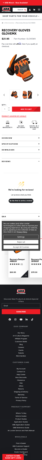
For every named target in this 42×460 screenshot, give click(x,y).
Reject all (21, 242)
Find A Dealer (21, 443)
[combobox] (18, 9)
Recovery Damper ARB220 (17, 260)
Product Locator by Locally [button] (14, 116)
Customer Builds (21, 341)
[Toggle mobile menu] (39, 9)
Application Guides (21, 422)
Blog (21, 344)
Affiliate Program (21, 339)
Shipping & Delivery (21, 392)
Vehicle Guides (21, 416)
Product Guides (21, 419)
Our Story (21, 333)
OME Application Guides (21, 425)
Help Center (21, 374)
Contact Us (21, 372)
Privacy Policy (21, 400)
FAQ (21, 383)
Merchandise (21, 356)
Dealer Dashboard (21, 452)
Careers (21, 347)
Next (38, 95)
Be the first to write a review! (21, 201)
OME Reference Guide (21, 428)
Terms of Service (21, 397)
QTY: (4, 105)
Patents (21, 353)
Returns (21, 389)
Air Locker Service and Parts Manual (21, 430)
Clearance (21, 380)
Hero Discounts (21, 377)
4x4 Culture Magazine (21, 336)
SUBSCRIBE (21, 311)
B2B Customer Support (21, 446)
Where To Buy (21, 413)
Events (21, 350)
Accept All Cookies (21, 247)
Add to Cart (26, 109)
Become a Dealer (21, 449)
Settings (21, 237)
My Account (21, 369)
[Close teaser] (24, 454)
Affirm (21, 386)
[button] (13, 457)
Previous (4, 95)
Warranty (21, 395)
